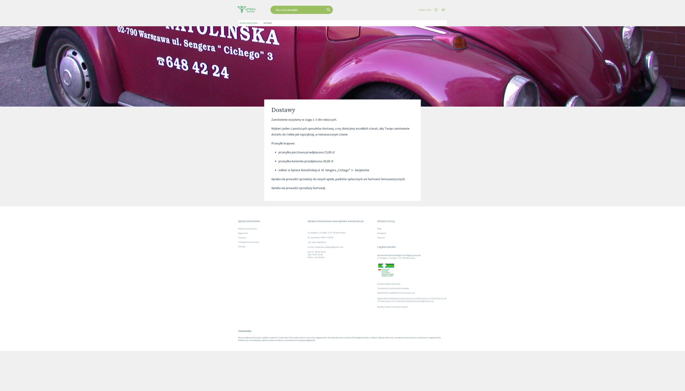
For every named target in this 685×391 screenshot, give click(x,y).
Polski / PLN (425, 9)
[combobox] (319, 10)
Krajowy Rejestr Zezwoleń (388, 283)
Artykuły (381, 237)
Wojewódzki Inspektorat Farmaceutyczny (396, 292)
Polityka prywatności (247, 228)
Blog (379, 228)
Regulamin (243, 233)
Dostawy (268, 23)
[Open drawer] (443, 10)
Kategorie (381, 233)
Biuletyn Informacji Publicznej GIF (392, 306)
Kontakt (241, 246)
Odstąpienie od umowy (248, 242)
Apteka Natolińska (248, 23)
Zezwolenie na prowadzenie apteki (393, 288)
